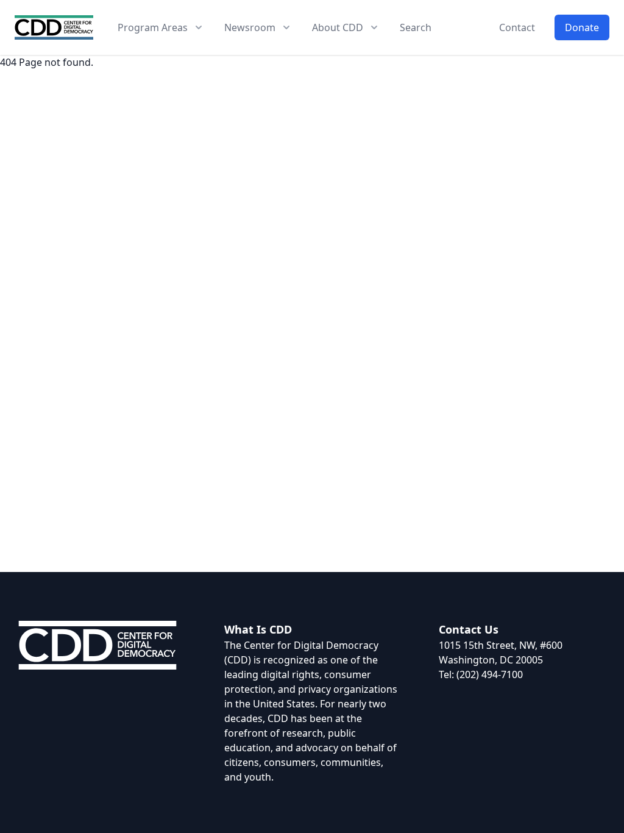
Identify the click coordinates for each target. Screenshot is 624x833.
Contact (517, 27)
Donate (582, 27)
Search (415, 27)
